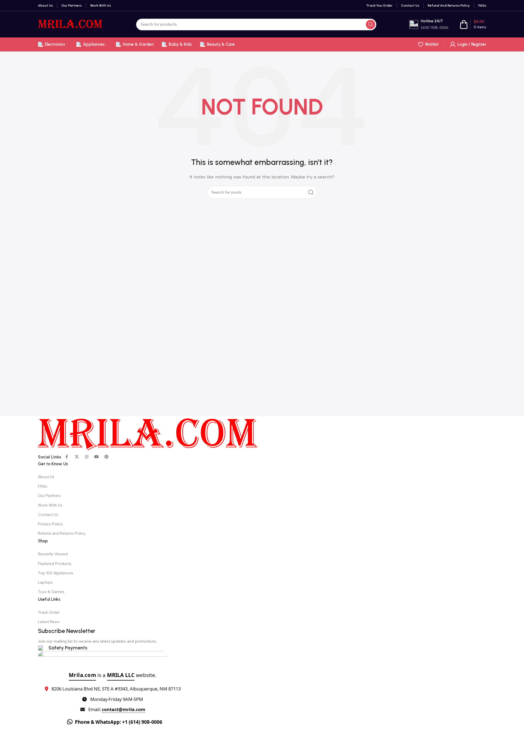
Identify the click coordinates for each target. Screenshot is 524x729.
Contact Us (48, 514)
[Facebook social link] (67, 457)
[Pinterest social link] (106, 457)
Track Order (49, 612)
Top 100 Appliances (55, 573)
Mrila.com (82, 674)
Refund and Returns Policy (62, 533)
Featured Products (55, 563)
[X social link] (77, 457)
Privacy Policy (50, 524)
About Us (46, 477)
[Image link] (148, 434)
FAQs (42, 486)
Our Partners (49, 495)
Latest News (49, 621)
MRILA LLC (121, 674)
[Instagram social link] (87, 457)
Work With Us (50, 505)
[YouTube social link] (96, 457)
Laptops (45, 582)
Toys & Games (51, 591)
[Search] (370, 24)
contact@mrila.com (123, 709)
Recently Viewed (53, 554)
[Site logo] (70, 23)
